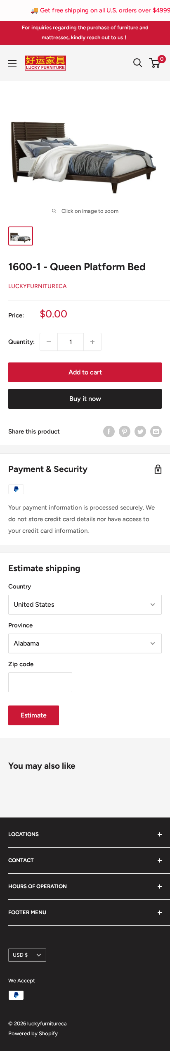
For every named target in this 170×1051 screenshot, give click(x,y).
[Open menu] (12, 63)
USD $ (20, 955)
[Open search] (137, 62)
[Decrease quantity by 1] (48, 341)
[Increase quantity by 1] (92, 341)
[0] (155, 63)
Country (19, 586)
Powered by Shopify (33, 1033)
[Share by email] (156, 431)
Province (20, 625)
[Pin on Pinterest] (124, 431)
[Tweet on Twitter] (140, 431)
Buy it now (85, 399)
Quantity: (21, 342)
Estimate (34, 715)
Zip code (20, 664)
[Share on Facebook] (109, 431)
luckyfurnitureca (37, 286)
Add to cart (85, 372)
